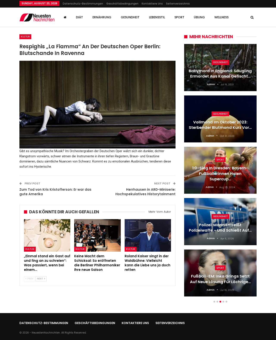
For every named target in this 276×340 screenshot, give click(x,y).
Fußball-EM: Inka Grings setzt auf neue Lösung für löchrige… (220, 278)
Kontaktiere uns (152, 3)
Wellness (221, 17)
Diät (79, 17)
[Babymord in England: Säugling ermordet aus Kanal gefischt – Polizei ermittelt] (220, 67)
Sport (179, 17)
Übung (199, 17)
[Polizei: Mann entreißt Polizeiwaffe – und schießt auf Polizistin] (220, 221)
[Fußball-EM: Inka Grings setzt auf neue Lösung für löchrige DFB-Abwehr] (220, 273)
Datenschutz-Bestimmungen (83, 3)
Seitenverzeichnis (178, 3)
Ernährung (102, 17)
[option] (220, 172)
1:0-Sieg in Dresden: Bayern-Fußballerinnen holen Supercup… (220, 173)
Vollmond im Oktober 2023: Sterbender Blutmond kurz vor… (220, 124)
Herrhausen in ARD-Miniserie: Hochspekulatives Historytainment (145, 191)
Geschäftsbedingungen (122, 3)
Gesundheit (130, 17)
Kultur (25, 36)
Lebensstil (157, 17)
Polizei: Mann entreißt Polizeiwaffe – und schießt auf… (220, 227)
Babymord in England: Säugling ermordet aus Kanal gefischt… (220, 73)
